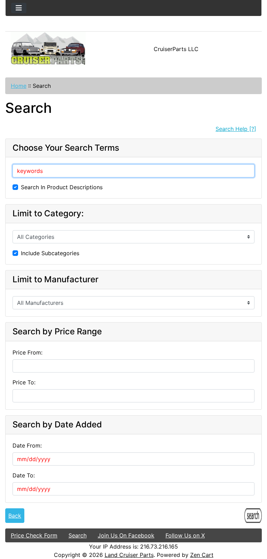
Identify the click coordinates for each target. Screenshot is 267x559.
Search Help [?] (236, 128)
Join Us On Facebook (126, 535)
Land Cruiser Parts (129, 554)
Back (14, 515)
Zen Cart (201, 554)
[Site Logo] (48, 49)
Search (77, 535)
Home (18, 85)
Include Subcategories (50, 253)
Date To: (24, 475)
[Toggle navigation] (18, 8)
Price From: (27, 352)
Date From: (27, 445)
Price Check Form (34, 535)
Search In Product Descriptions (62, 187)
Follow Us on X (185, 535)
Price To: (24, 382)
